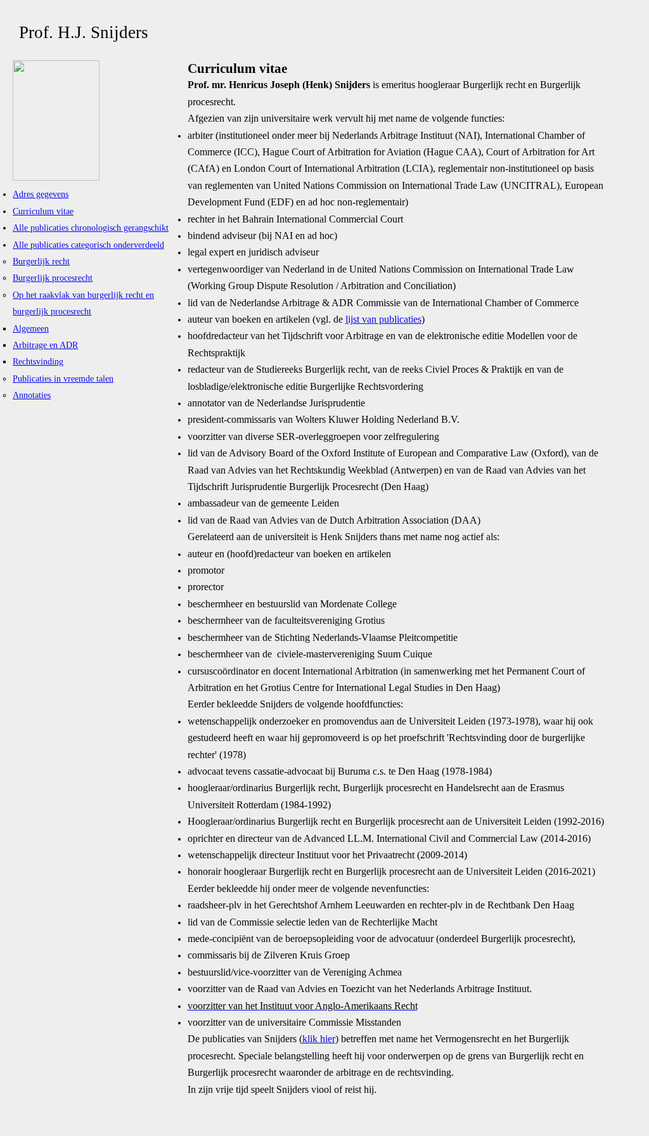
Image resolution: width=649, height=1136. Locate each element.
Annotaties (32, 395)
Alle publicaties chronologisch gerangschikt (91, 228)
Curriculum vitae (43, 211)
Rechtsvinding (38, 361)
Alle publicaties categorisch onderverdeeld (88, 245)
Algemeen (31, 328)
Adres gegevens (40, 194)
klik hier (318, 1038)
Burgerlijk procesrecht (53, 278)
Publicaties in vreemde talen (63, 378)
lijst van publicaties (383, 319)
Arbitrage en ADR (45, 345)
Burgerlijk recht (41, 261)
